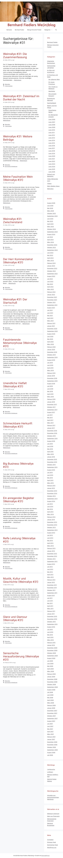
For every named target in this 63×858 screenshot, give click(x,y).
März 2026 (50, 211)
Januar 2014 (51, 519)
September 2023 (52, 250)
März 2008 (50, 703)
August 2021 (51, 307)
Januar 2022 (51, 294)
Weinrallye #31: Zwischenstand (12, 220)
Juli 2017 (50, 415)
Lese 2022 (51, 161)
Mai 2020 (50, 339)
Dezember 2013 (52, 522)
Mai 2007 (50, 729)
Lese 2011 (51, 132)
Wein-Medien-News (53, 186)
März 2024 (50, 242)
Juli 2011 (49, 598)
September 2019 (52, 357)
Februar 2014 (51, 517)
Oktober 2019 (51, 355)
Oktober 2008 (51, 684)
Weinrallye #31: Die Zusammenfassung (15, 55)
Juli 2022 (50, 279)
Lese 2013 (51, 138)
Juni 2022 (50, 281)
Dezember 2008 (52, 679)
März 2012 (50, 577)
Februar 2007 (51, 737)
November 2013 (52, 525)
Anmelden (50, 839)
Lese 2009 (51, 127)
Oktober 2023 (51, 247)
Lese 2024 (51, 166)
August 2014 (51, 501)
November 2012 (52, 556)
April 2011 (50, 606)
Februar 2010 (51, 642)
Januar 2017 (51, 428)
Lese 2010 (51, 130)
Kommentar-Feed (52, 845)
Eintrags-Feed (51, 842)
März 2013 (50, 546)
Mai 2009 (50, 666)
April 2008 (50, 700)
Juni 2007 (50, 726)
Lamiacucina (51, 769)
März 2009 (50, 671)
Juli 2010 (50, 629)
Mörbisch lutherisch (53, 813)
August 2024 (51, 234)
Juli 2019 (50, 362)
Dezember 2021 (52, 297)
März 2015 (50, 483)
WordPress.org (51, 847)
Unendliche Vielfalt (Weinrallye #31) (15, 384)
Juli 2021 (50, 310)
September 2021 (52, 305)
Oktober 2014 (51, 496)
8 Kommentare (8, 568)
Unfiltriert (50, 772)
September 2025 (52, 216)
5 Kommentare (8, 86)
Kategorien (47, 30)
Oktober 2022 (51, 271)
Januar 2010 (51, 645)
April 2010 (50, 637)
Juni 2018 (50, 389)
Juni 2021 (50, 313)
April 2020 (50, 341)
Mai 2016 (50, 449)
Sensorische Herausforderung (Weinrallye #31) (21, 656)
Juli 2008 (50, 692)
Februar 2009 (51, 674)
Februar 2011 (51, 611)
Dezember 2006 (52, 742)
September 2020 (52, 331)
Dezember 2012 (52, 553)
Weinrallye (7, 84)
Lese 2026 (51, 172)
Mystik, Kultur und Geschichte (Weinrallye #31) (20, 580)
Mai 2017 (50, 417)
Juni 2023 (50, 252)
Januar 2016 (51, 457)
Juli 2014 (50, 504)
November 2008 (52, 682)
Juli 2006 (50, 755)
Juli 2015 (50, 472)
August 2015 (51, 470)
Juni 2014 (50, 506)
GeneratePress (45, 855)
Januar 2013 (51, 551)
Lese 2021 (51, 158)
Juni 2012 (50, 569)
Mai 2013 (50, 540)
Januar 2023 (51, 266)
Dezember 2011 (52, 585)
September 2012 (52, 561)
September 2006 (52, 750)
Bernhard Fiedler (19, 30)
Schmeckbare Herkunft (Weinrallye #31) (17, 425)
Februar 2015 (51, 485)
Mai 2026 (50, 208)
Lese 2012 (51, 135)
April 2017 (50, 420)
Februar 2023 (51, 263)
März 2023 (50, 260)
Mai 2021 (50, 315)
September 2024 (52, 232)
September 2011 (52, 593)
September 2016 (52, 438)
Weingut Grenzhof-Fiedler (34, 30)
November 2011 (52, 587)
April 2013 (50, 543)
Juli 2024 (50, 237)
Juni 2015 (50, 475)
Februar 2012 (51, 580)
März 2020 (50, 344)
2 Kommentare (8, 289)
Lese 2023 (51, 164)
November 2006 (52, 744)
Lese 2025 (51, 169)
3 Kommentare (8, 208)
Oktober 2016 (51, 436)
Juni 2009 (50, 663)
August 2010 (51, 627)
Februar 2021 (51, 323)
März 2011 (50, 608)
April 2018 (50, 394)
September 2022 (52, 273)
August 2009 (51, 658)
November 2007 (52, 713)
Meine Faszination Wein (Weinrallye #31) (18, 178)
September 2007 (52, 718)
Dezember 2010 (52, 616)
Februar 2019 (51, 373)
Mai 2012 (50, 572)
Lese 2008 (51, 124)
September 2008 (52, 687)
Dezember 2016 (52, 430)
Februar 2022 (51, 292)
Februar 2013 (51, 548)
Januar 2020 (51, 349)
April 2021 (50, 318)
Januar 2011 (51, 614)
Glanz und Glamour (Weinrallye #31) (15, 618)
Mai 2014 (50, 509)
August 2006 (51, 752)
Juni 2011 (50, 601)
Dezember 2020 (52, 328)
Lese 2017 (51, 148)
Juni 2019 (50, 365)
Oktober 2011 (51, 590)
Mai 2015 (50, 478)
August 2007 (51, 721)
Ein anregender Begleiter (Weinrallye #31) (18, 499)
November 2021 (52, 300)
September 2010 (52, 624)
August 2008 (51, 689)
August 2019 (51, 360)
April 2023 (50, 258)
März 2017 (50, 423)
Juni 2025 (50, 218)
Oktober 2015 (51, 464)
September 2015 (52, 467)
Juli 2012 (50, 566)
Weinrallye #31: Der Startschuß (15, 301)
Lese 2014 (51, 140)
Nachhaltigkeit (51, 103)
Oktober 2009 (51, 653)
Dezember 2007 (52, 710)
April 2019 (50, 368)
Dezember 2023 (52, 245)
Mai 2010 (50, 635)
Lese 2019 (51, 153)
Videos (49, 183)
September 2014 (52, 498)
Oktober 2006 (51, 747)
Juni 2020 (50, 336)
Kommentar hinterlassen (11, 166)
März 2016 (50, 454)
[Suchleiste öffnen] (56, 30)
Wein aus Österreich (53, 816)
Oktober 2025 (51, 213)
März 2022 (50, 289)
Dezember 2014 (52, 491)
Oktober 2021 (51, 302)
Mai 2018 (50, 391)
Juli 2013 (50, 535)
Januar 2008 (51, 708)
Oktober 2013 (51, 527)
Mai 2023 (50, 255)
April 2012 (50, 574)
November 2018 (52, 378)
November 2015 (52, 462)
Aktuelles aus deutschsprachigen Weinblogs (53, 797)
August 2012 (51, 564)
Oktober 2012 (51, 559)
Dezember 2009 (52, 648)
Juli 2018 (50, 386)
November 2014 (52, 493)
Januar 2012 (51, 582)
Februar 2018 (51, 399)
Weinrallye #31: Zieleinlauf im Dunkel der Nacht (21, 98)
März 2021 (50, 321)
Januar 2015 (51, 488)
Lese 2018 (51, 151)
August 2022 (51, 276)
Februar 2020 (51, 347)
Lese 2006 (51, 119)
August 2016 (51, 441)
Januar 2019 (51, 375)
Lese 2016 (51, 145)
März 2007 (50, 734)
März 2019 (50, 370)
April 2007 (50, 731)
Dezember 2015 (52, 459)
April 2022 (50, 287)
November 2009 (52, 650)
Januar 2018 (51, 402)
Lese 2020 (51, 156)
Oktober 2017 (51, 407)
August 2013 (51, 532)
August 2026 (51, 203)
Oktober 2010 (51, 621)
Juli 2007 (50, 723)
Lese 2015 (51, 143)
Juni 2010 (50, 632)
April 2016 (50, 451)
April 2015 (50, 480)
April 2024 (50, 239)
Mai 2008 (50, 697)
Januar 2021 (51, 326)
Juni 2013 (50, 538)
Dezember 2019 (52, 352)
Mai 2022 (50, 284)
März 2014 (50, 514)
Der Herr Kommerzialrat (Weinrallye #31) (18, 261)
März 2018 (50, 396)
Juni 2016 (50, 446)
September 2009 (52, 655)
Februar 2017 (51, 425)
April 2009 (50, 669)
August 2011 (51, 595)
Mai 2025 (50, 221)
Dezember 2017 (52, 404)
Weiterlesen (17, 80)
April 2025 (50, 224)
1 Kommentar (8, 126)
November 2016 (52, 433)
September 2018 (52, 381)
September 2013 (52, 530)
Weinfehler (51, 91)
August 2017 (51, 412)
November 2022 (52, 268)
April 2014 (50, 512)
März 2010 (50, 640)
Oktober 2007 (51, 716)
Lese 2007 (51, 122)
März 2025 (50, 226)
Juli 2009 (50, 661)
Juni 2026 (50, 205)
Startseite (9, 30)
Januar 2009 (51, 676)
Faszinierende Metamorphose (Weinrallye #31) (20, 343)
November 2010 (52, 619)
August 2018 (51, 383)
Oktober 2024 (51, 229)
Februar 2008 (51, 705)
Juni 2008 (50, 695)
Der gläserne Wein (54, 79)
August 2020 (51, 334)
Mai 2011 (50, 603)
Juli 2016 (50, 444)
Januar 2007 (51, 739)
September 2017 (52, 409)
